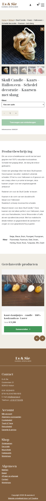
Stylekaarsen (7, 443)
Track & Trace (7, 423)
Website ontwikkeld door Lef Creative (23, 498)
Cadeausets (6, 453)
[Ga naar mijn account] (30, 5)
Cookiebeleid (7, 420)
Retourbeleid (7, 426)
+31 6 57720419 (16, 400)
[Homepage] (10, 5)
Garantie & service (9, 430)
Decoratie (6, 446)
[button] (42, 29)
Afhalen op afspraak (10, 476)
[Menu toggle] (42, 5)
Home (4, 20)
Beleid (4, 473)
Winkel (11, 20)
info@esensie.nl (13, 397)
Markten (5, 470)
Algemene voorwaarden (11, 417)
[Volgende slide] (42, 338)
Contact (5, 479)
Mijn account (7, 414)
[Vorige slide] (37, 338)
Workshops (6, 456)
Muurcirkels (6, 450)
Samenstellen (22, 329)
